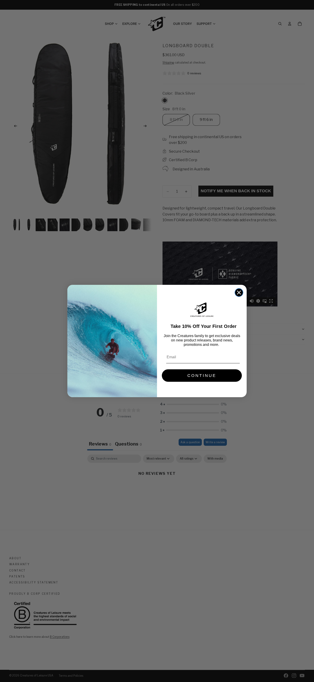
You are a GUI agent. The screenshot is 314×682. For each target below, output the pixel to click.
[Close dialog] (239, 293)
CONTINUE (201, 375)
